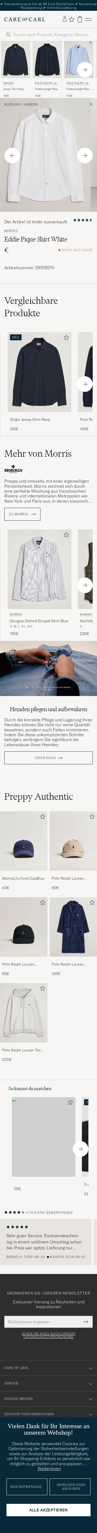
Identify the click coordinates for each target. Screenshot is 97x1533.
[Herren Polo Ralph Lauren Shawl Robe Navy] (73, 927)
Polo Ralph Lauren (47, 84)
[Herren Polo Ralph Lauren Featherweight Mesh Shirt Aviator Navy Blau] (47, 59)
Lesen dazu (45, 758)
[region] (48, 1242)
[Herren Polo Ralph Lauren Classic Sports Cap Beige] (73, 841)
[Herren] (43, 1137)
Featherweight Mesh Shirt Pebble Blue (78, 89)
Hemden (31, 104)
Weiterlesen (49, 1468)
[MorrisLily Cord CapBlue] (23, 874)
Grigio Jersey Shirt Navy (30, 419)
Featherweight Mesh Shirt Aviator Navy (47, 89)
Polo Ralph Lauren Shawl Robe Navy (68, 964)
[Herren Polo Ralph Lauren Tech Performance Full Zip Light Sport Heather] (23, 1013)
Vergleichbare (31, 307)
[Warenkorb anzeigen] (80, 19)
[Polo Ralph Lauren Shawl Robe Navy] (73, 960)
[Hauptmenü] (88, 19)
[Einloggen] (65, 19)
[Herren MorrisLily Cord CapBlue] (23, 841)
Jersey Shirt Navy (13, 89)
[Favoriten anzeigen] (71, 19)
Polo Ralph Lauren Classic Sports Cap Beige (68, 878)
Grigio (8, 83)
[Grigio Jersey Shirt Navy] (39, 415)
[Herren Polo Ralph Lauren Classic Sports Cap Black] (23, 927)
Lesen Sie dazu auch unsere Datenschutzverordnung (49, 1335)
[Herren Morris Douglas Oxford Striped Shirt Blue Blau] (39, 569)
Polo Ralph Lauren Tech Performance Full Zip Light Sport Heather (22, 1050)
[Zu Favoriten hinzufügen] (65, 338)
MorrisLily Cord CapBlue (23, 878)
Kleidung (12, 104)
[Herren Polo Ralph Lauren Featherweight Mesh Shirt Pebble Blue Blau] (78, 59)
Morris (11, 231)
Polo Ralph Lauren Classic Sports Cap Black (18, 964)
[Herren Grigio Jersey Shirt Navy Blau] (15, 59)
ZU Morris (19, 514)
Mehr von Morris (38, 453)
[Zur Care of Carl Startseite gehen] (24, 19)
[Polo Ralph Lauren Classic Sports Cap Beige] (73, 874)
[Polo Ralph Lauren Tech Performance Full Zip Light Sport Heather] (23, 1046)
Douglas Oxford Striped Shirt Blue (39, 620)
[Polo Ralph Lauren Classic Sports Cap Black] (23, 960)
